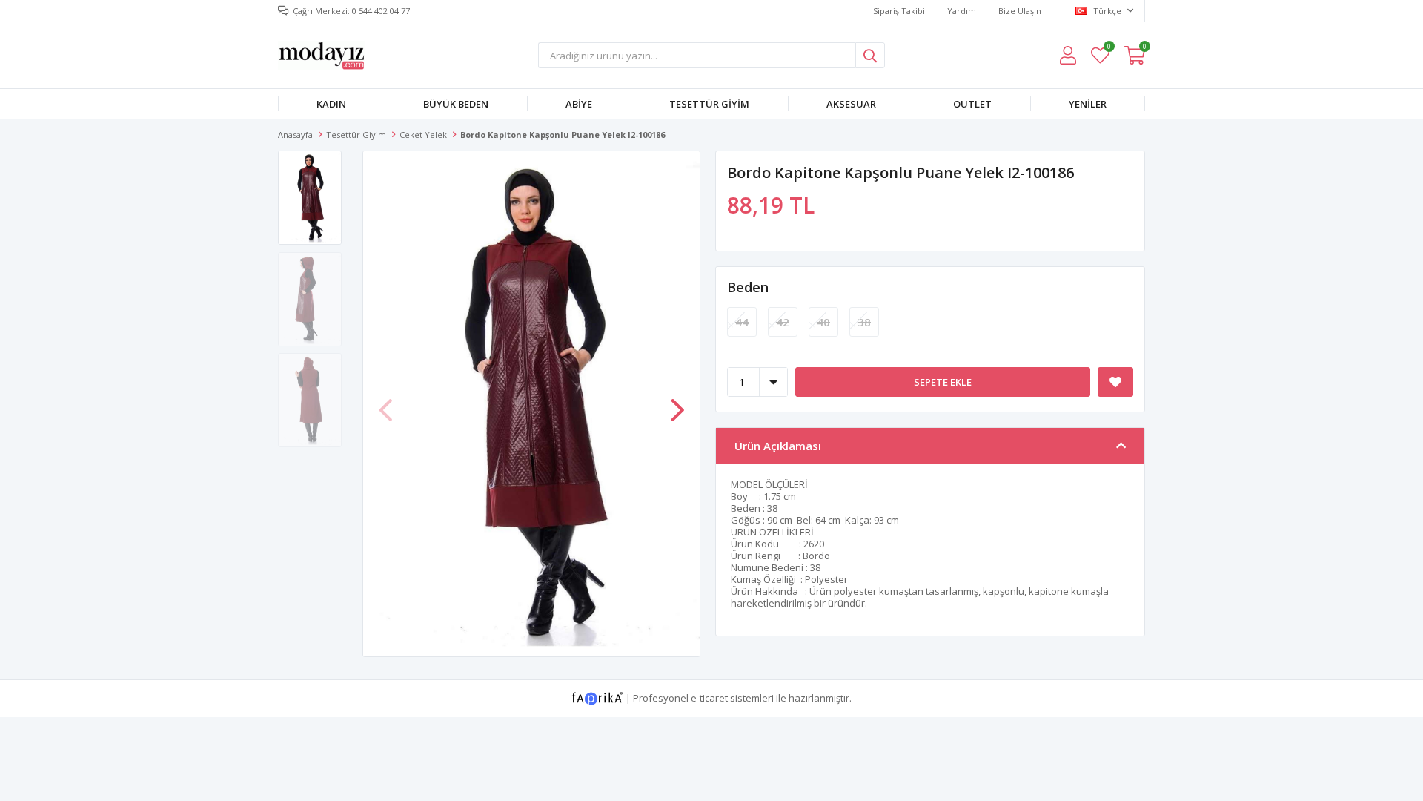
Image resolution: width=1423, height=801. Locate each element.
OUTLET (972, 104)
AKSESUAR (851, 104)
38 (864, 321)
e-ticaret (709, 697)
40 (823, 321)
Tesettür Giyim (709, 104)
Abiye (578, 104)
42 (782, 321)
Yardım (961, 10)
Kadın (331, 104)
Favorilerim (1108, 48)
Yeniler (1088, 104)
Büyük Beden (455, 104)
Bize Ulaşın (1019, 10)
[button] (677, 403)
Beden (748, 287)
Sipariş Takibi (899, 10)
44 (742, 321)
